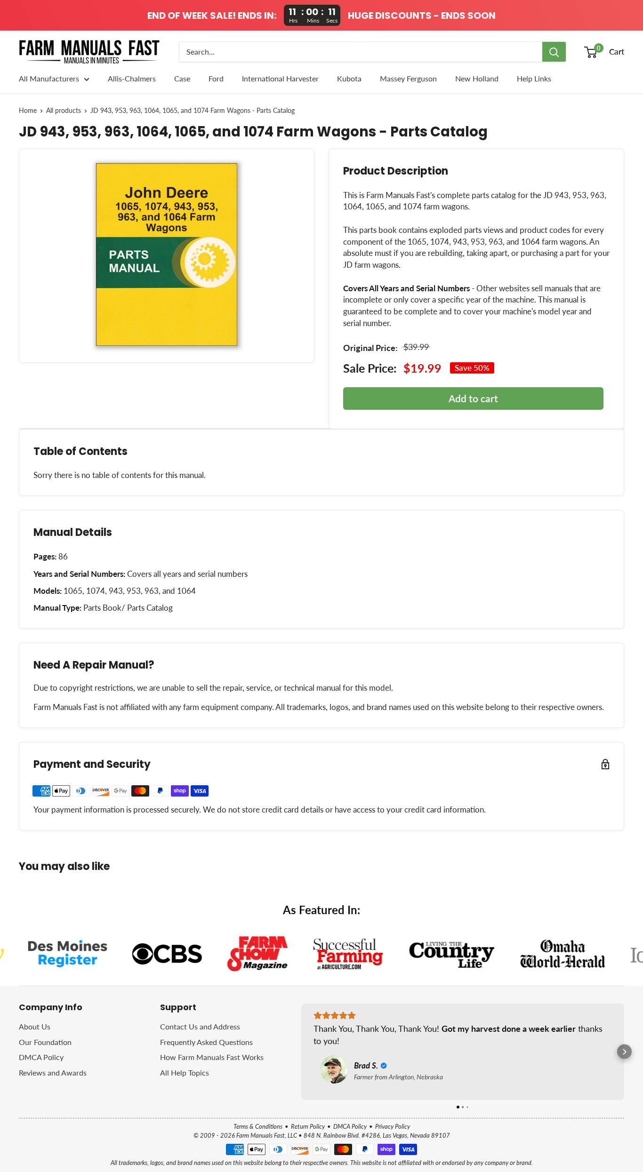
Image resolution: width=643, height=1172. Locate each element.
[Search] (554, 52)
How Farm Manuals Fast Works (212, 1056)
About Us (34, 1026)
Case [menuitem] (182, 78)
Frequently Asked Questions (206, 1041)
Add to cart (473, 398)
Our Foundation (45, 1041)
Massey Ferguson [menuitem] (408, 78)
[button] (301, 1051)
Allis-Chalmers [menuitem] (132, 78)
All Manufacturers (49, 78)
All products (63, 110)
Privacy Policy (392, 1126)
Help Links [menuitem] (534, 78)
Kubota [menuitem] (349, 78)
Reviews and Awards (53, 1072)
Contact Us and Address (200, 1026)
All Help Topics (184, 1072)
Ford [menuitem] (216, 78)
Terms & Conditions (257, 1126)
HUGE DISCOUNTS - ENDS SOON (422, 15)
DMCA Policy (41, 1056)
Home (28, 110)
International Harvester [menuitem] (280, 78)
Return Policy (308, 1126)
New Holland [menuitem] (476, 78)
